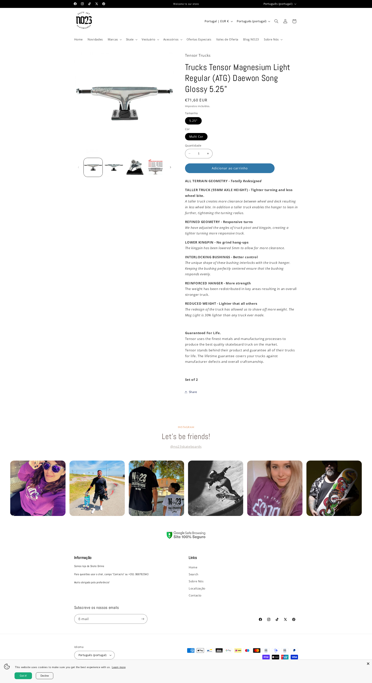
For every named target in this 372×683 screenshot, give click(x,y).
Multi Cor (196, 136)
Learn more (122, 667)
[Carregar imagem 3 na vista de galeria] (134, 167)
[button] (114, 39)
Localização (197, 588)
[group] (37, 488)
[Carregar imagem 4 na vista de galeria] (155, 167)
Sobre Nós (196, 581)
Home (193, 567)
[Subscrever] (142, 619)
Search (193, 574)
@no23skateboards (186, 446)
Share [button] (193, 392)
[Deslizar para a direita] (170, 167)
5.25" (193, 121)
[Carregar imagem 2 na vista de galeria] (113, 167)
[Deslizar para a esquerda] (78, 167)
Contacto (195, 595)
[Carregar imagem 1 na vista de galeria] (93, 167)
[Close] (368, 664)
